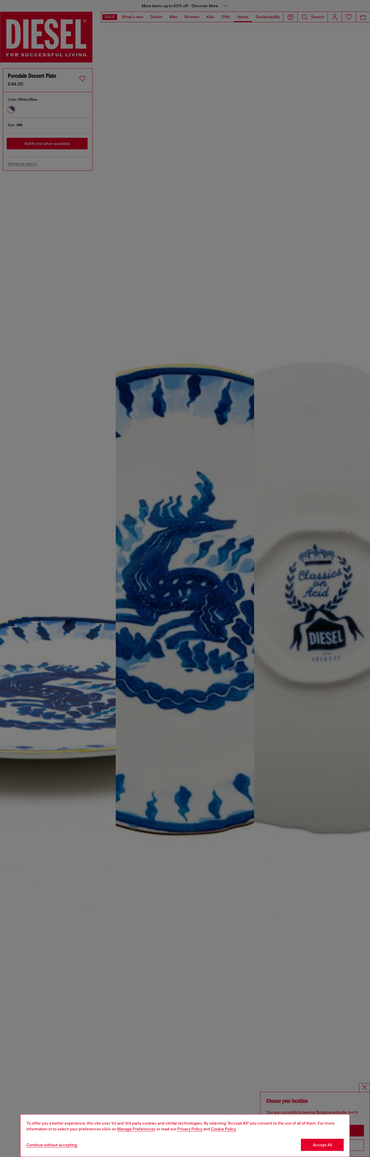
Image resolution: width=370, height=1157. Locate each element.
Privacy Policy (189, 1129)
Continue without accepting (51, 1145)
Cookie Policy (223, 1129)
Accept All (322, 1145)
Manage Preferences (136, 1129)
